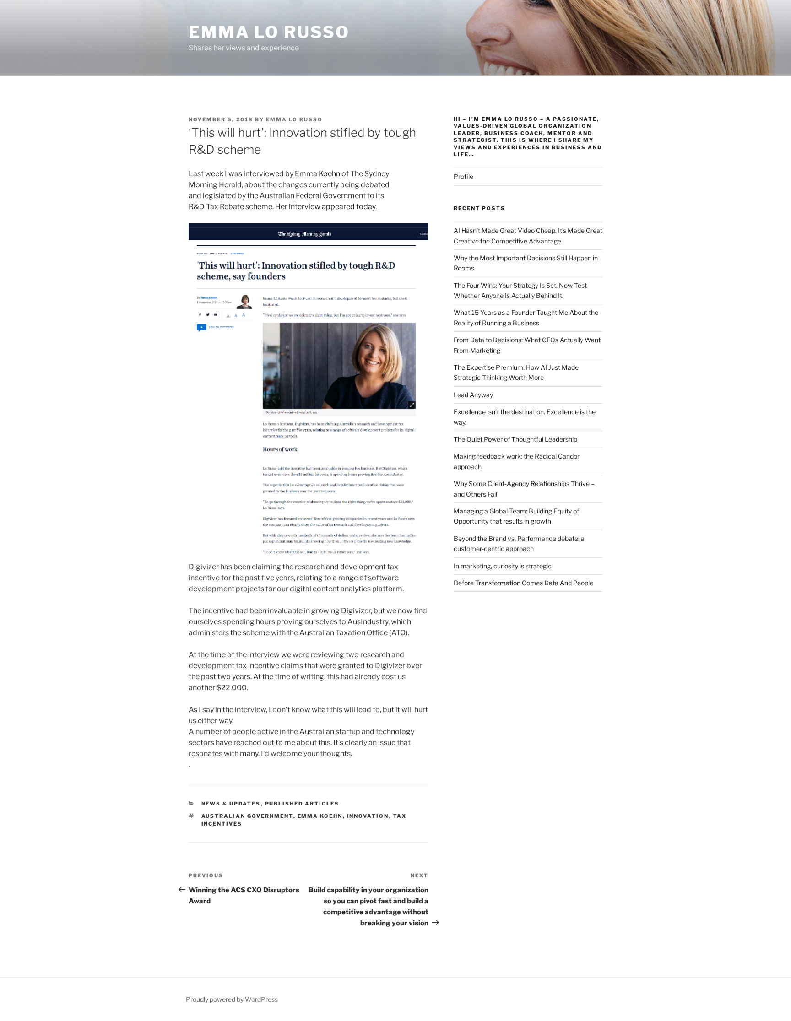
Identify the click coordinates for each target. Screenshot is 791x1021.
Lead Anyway (473, 395)
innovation (368, 816)
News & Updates (231, 803)
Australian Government (247, 816)
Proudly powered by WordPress (232, 999)
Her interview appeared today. (326, 206)
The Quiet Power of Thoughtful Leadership (515, 439)
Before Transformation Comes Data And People (523, 583)
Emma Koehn (316, 173)
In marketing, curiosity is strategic (503, 566)
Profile (463, 176)
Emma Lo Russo (269, 32)
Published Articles (302, 803)
